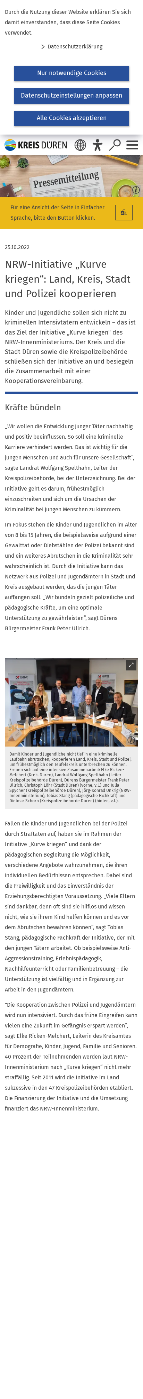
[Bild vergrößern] (71, 702)
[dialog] (71, 67)
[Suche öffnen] (115, 145)
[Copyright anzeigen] (134, 188)
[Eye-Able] (97, 145)
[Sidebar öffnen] (132, 145)
